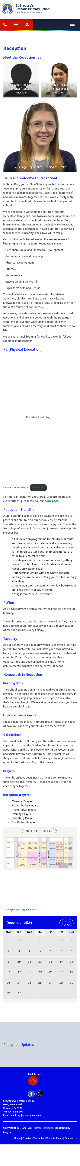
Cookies (26, 1138)
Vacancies (38, 1138)
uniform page (49, 501)
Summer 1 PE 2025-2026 (15, 487)
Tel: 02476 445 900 (13, 1111)
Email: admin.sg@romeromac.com (22, 1115)
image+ (7, 1132)
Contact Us (71, 1138)
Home (17, 1138)
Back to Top (35, 1074)
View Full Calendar (40, 1005)
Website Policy (54, 1138)
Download (38, 487)
